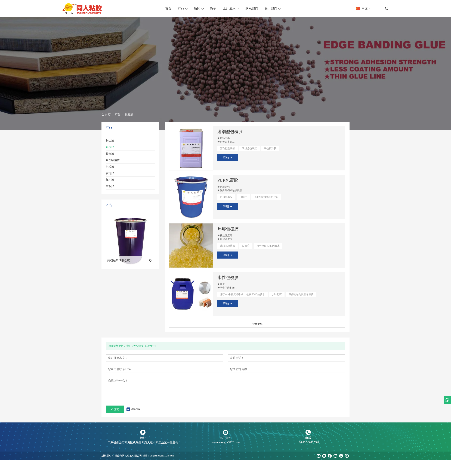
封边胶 (110, 140)
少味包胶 (277, 294)
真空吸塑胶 (113, 160)
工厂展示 (229, 8)
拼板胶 (110, 166)
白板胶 (110, 186)
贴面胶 (245, 245)
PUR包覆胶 (227, 180)
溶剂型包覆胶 (230, 131)
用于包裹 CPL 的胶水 (268, 245)
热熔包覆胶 (228, 229)
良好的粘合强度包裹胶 (301, 294)
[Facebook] (330, 456)
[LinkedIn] (335, 456)
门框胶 (243, 197)
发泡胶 (110, 173)
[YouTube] (318, 456)
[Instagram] (347, 456)
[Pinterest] (341, 456)
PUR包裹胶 (226, 197)
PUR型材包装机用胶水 (266, 197)
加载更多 (257, 324)
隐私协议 (136, 409)
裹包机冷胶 (270, 148)
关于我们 (270, 8)
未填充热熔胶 (227, 245)
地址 (143, 437)
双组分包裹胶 (249, 148)
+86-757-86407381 (308, 442)
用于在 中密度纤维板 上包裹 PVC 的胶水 (242, 294)
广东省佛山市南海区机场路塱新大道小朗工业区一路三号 (143, 442)
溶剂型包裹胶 (227, 148)
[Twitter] (324, 456)
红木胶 (110, 179)
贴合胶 (110, 153)
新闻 (197, 8)
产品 (181, 8)
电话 (308, 437)
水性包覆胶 (228, 277)
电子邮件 (225, 437)
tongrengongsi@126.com (225, 442)
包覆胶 (110, 147)
